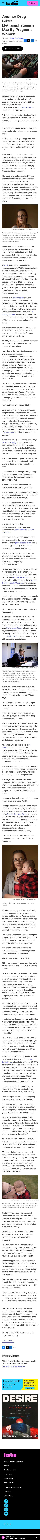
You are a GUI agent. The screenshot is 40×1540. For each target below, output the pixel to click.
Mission (6, 1465)
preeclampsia (9, 432)
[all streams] (37, 1537)
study (6, 265)
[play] (3, 1537)
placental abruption (23, 543)
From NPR (8, 1341)
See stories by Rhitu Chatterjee (13, 1366)
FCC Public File (9, 1483)
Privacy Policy (8, 1478)
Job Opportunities (10, 1470)
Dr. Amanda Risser (14, 628)
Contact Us (7, 1491)
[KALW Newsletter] (20, 1384)
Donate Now (8, 1474)
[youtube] (6, 1514)
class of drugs (18, 298)
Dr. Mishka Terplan (21, 577)
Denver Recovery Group (17, 814)
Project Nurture (13, 636)
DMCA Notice (8, 1496)
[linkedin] (6, 1509)
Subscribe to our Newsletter (13, 1487)
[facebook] (6, 1501)
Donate (33, 3)
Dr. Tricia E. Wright (9, 442)
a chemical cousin (25, 107)
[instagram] (6, 1505)
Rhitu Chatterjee (16, 38)
